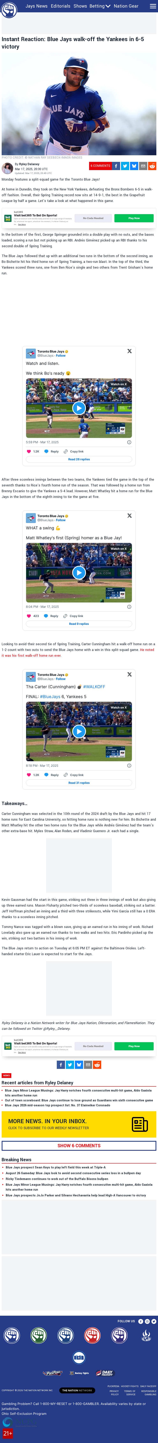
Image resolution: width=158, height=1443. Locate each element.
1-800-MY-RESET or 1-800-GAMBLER (69, 1404)
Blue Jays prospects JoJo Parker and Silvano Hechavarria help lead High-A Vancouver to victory (76, 1195)
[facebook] (116, 166)
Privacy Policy (114, 1393)
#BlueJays (50, 696)
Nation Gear (126, 6)
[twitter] (125, 166)
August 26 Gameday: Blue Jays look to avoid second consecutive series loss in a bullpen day (73, 1173)
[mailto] (143, 166)
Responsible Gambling (148, 1393)
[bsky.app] (134, 166)
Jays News (37, 6)
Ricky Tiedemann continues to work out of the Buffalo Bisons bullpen (57, 1179)
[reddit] (152, 166)
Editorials (60, 6)
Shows (80, 6)
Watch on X (119, 384)
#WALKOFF (94, 686)
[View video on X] (79, 408)
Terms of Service (129, 1393)
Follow (61, 355)
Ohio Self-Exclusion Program (24, 1414)
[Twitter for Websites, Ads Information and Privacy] (129, 442)
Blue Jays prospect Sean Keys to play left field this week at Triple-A (56, 1167)
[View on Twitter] (129, 353)
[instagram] (147, 1321)
